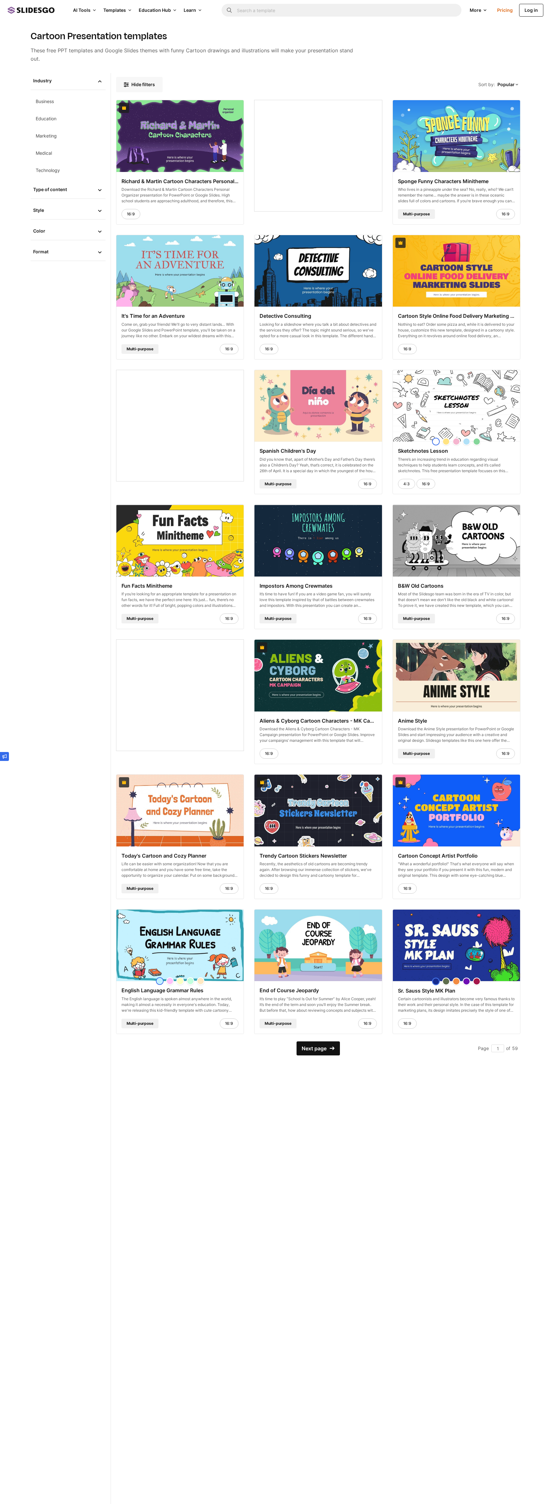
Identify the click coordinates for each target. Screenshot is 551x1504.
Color (39, 231)
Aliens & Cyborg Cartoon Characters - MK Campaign (318, 721)
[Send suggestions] (4, 756)
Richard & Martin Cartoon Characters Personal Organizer (180, 181)
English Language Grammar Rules (162, 990)
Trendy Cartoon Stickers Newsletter (303, 855)
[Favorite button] (223, 108)
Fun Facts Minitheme (146, 586)
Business (45, 101)
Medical (44, 153)
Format (40, 251)
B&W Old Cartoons (421, 586)
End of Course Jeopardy (289, 990)
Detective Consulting (285, 316)
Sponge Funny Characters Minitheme (443, 181)
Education (46, 118)
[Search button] (229, 10)
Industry (42, 80)
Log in (531, 10)
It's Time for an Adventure (153, 316)
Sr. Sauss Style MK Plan (426, 990)
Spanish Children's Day (288, 451)
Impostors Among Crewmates (296, 586)
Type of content (50, 189)
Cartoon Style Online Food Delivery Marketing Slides (456, 316)
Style (38, 210)
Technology (48, 170)
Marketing (46, 135)
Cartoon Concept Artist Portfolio (438, 855)
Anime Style (412, 721)
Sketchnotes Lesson (423, 451)
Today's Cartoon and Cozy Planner (163, 855)
